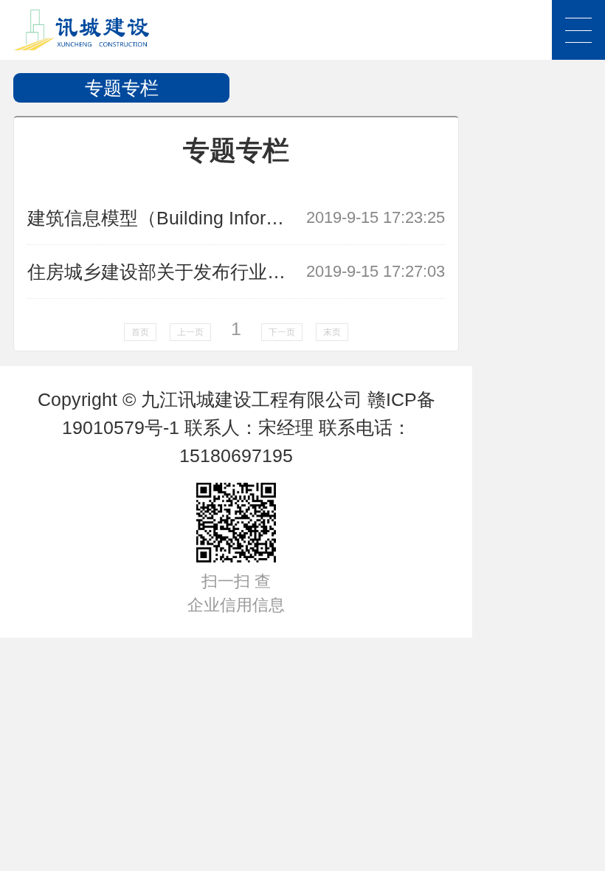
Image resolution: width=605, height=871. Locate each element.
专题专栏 (122, 88)
